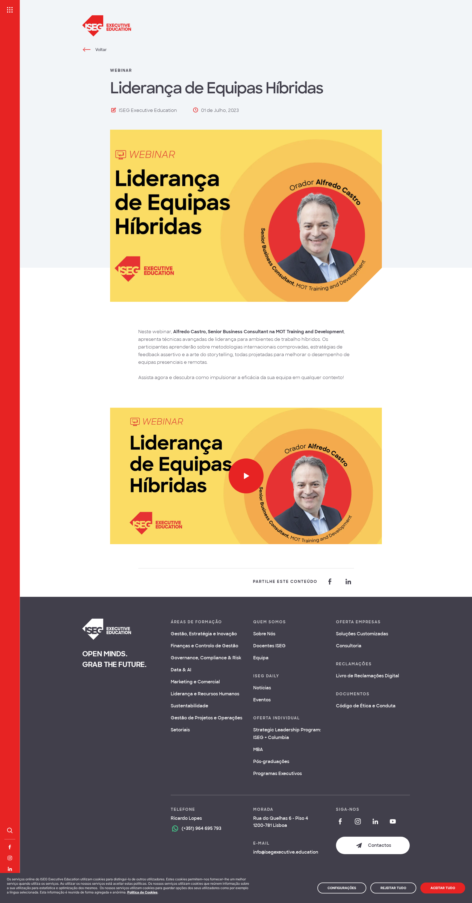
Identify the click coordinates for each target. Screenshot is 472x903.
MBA (258, 749)
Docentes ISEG (269, 646)
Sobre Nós (264, 634)
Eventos (262, 700)
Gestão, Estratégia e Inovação (204, 634)
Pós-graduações (271, 761)
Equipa (261, 658)
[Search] (9, 830)
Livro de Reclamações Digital (367, 676)
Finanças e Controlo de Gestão (204, 646)
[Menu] (9, 9)
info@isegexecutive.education (285, 852)
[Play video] (246, 476)
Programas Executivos (277, 773)
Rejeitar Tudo (393, 888)
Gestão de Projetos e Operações (206, 718)
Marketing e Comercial (195, 682)
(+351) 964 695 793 (201, 828)
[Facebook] (10, 847)
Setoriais (180, 730)
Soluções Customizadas (362, 634)
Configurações (342, 888)
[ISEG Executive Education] (246, 26)
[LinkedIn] (10, 869)
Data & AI (181, 670)
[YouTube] (392, 821)
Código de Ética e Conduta (366, 706)
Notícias (262, 688)
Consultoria (348, 646)
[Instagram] (10, 858)
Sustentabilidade (189, 706)
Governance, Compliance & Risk (206, 658)
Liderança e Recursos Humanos (205, 694)
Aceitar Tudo (442, 888)
